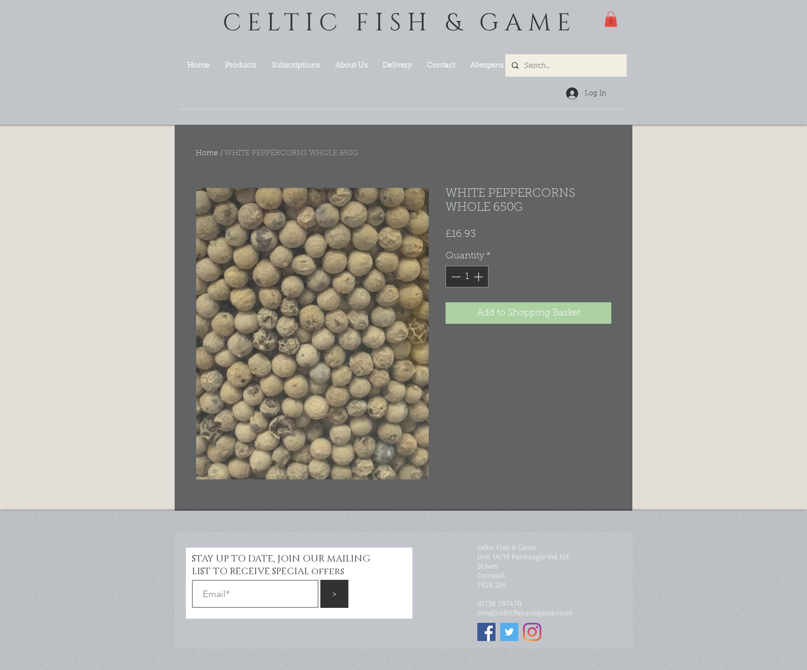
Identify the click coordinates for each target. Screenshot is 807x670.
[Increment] (479, 276)
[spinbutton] (467, 276)
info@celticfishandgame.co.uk (525, 612)
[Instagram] (532, 632)
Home (207, 153)
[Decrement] (455, 276)
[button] (610, 19)
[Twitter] (509, 632)
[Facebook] (486, 632)
